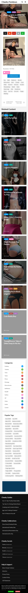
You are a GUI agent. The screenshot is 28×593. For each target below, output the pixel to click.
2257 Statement (6, 580)
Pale (12, 89)
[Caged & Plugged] (14, 173)
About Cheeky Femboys (8, 568)
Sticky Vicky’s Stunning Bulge (13, 218)
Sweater (18, 461)
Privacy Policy (5, 574)
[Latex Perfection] (14, 123)
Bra (7, 426)
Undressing (9, 476)
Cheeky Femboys (9, 2)
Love (7, 72)
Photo (18, 12)
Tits (7, 473)
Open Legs (6, 89)
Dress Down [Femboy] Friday (9, 524)
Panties (16, 451)
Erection (10, 84)
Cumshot (18, 436)
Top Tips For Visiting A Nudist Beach (11, 504)
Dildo (5, 84)
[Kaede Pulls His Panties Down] (14, 272)
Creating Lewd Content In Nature (10, 507)
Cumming (8, 436)
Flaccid (18, 438)
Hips (8, 441)
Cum (15, 433)
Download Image (13, 76)
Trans (15, 288)
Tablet (15, 313)
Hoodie (22, 84)
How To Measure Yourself (8, 513)
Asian (8, 418)
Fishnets (16, 84)
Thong (17, 471)
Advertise (4, 571)
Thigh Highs (9, 468)
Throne (7, 557)
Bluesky (7, 547)
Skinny (17, 456)
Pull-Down (17, 453)
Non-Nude (17, 446)
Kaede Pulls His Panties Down (13, 268)
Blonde (19, 80)
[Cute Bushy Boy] (14, 322)
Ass (5, 80)
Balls (8, 80)
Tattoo (8, 466)
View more (4, 589)
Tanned (17, 463)
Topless (15, 473)
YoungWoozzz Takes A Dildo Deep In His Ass (13, 342)
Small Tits (16, 458)
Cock (22, 82)
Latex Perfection (10, 118)
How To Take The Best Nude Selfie (11, 501)
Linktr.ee (7, 554)
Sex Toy (10, 91)
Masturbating (7, 87)
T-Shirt (8, 463)
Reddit (7, 551)
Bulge (8, 428)
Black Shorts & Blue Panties (11, 243)
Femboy (9, 12)
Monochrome (12, 140)
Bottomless (7, 82)
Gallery (11, 239)
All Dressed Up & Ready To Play (13, 193)
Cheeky (17, 82)
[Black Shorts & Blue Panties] (14, 247)
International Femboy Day (8, 527)
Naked (13, 87)
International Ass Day (7, 533)
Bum (13, 82)
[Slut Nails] (14, 148)
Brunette (15, 426)
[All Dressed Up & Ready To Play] (14, 198)
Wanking (6, 93)
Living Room (17, 441)
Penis (5, 91)
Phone (14, 12)
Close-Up (18, 431)
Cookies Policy (6, 577)
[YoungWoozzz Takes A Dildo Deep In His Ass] (14, 346)
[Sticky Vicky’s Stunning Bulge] (14, 222)
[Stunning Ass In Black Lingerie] (14, 297)
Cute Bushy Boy (10, 316)
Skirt (7, 458)
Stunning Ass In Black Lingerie (12, 292)
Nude (18, 87)
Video (11, 115)
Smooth (16, 91)
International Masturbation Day (10, 530)
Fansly (7, 544)
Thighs (21, 91)
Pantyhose (17, 89)
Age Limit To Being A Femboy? (9, 510)
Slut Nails (7, 145)
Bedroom (14, 80)
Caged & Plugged (10, 168)
